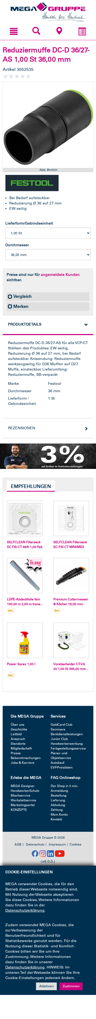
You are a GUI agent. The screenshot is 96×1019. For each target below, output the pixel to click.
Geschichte (19, 729)
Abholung (58, 805)
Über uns (17, 724)
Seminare (58, 729)
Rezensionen (21, 428)
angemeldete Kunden (60, 274)
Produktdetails (24, 324)
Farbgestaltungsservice (68, 748)
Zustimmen (71, 986)
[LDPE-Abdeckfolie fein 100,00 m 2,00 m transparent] (25, 575)
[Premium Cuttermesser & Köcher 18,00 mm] (71, 575)
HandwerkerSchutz (25, 791)
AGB (17, 844)
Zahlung (57, 810)
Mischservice (20, 795)
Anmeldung (59, 791)
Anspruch (18, 739)
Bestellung (58, 795)
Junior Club (59, 739)
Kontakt (56, 819)
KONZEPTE (19, 810)
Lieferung (58, 800)
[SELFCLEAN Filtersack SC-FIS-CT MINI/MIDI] (71, 518)
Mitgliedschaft (21, 748)
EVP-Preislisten (62, 767)
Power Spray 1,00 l (21, 664)
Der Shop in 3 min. (64, 786)
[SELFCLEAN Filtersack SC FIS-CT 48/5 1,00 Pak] (25, 518)
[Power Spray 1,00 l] (25, 640)
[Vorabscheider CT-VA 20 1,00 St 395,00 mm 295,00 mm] (71, 640)
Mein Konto (59, 814)
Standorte (18, 744)
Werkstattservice (23, 800)
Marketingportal (23, 805)
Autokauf (57, 763)
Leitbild (16, 734)
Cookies (75, 844)
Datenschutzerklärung (25, 910)
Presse (16, 753)
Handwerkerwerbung (67, 744)
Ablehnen (46, 986)
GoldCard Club (61, 724)
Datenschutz (35, 844)
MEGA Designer (23, 786)
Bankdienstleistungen (67, 734)
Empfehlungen (31, 486)
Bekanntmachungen (26, 758)
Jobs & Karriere (22, 763)
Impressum (57, 844)
